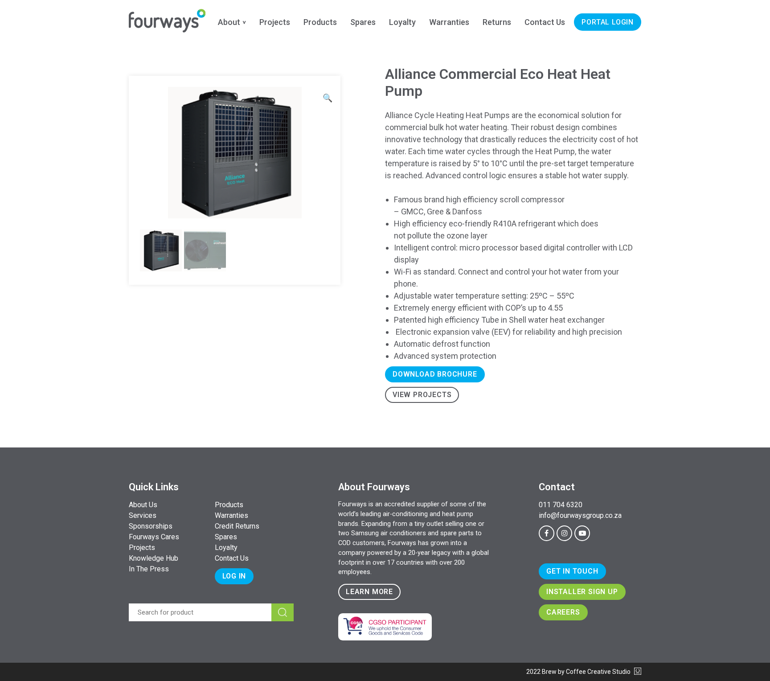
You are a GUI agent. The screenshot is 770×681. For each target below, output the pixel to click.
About (229, 22)
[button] (327, 98)
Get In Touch (572, 571)
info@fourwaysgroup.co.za (580, 515)
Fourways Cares (154, 537)
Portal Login (608, 22)
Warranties (449, 22)
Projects (274, 22)
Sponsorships (150, 526)
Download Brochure (435, 374)
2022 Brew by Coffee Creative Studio (579, 671)
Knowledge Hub (153, 558)
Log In (234, 576)
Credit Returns (237, 526)
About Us (143, 504)
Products (320, 22)
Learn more (369, 591)
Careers (563, 612)
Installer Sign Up (582, 591)
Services (142, 515)
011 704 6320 (560, 504)
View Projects (422, 394)
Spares (363, 22)
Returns (497, 22)
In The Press (149, 569)
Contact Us (544, 22)
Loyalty (402, 22)
